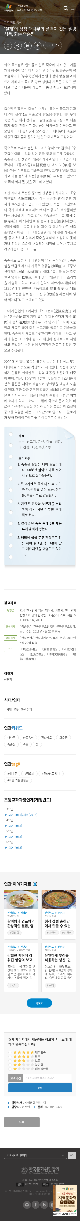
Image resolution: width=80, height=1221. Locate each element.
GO (71, 1155)
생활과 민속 (29, 8)
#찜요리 (29, 773)
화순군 (63, 737)
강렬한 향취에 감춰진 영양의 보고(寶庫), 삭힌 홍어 (20, 958)
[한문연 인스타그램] (27, 1208)
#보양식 (52, 932)
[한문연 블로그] (44, 1208)
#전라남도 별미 (51, 773)
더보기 (39, 1003)
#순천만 (67, 932)
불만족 (39, 1065)
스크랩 (8, 46)
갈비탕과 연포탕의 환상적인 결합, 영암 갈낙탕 (21, 923)
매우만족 (40, 1052)
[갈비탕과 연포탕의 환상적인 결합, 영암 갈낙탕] (21, 899)
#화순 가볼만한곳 (18, 780)
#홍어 (13, 985)
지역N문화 (10, 8)
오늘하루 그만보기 (61, 1214)
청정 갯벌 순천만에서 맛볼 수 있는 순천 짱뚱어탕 (58, 923)
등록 (40, 1088)
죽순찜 (11, 744)
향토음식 (28, 737)
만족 (37, 1056)
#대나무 (12, 773)
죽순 (25, 744)
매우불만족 (41, 1069)
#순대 (50, 985)
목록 (21, 1122)
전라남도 (46, 737)
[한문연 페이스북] (36, 1208)
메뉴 (73, 8)
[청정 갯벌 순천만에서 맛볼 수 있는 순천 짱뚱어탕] (59, 899)
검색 (66, 8)
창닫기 (74, 1214)
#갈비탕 (14, 932)
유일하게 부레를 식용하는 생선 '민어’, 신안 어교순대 (58, 958)
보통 (37, 1060)
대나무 (11, 737)
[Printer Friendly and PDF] (28, 48)
